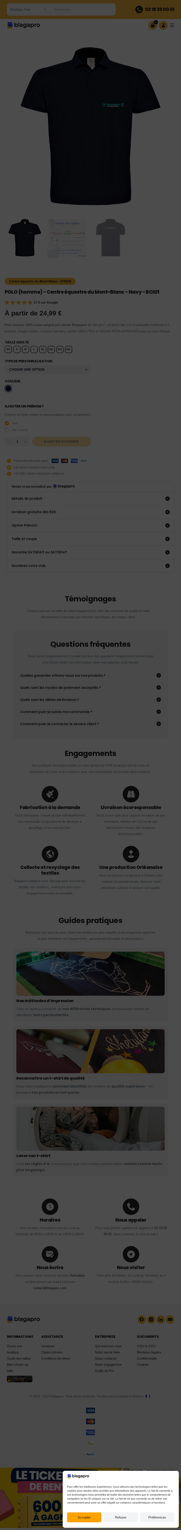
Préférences (157, 1517)
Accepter (84, 1517)
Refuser (120, 1517)
